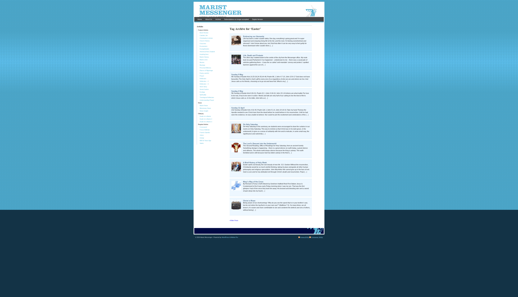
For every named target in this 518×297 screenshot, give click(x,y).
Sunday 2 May (237, 91)
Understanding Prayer (207, 100)
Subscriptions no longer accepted (236, 19)
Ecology (202, 92)
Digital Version (257, 19)
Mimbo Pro (234, 237)
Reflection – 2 (204, 81)
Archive (218, 19)
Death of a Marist (205, 116)
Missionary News (205, 108)
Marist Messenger (259, 11)
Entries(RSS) (304, 237)
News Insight (204, 111)
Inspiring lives (204, 54)
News (200, 103)
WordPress (225, 237)
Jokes (202, 135)
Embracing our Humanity (253, 36)
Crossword (203, 127)
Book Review (204, 33)
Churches (203, 43)
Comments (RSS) (317, 237)
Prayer (202, 76)
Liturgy (202, 138)
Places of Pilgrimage (206, 70)
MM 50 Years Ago (205, 140)
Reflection (203, 78)
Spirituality (203, 95)
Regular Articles (203, 124)
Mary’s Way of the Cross (253, 182)
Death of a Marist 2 (206, 119)
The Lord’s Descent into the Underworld (259, 144)
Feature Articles (203, 30)
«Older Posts (234, 220)
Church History (205, 41)
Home (199, 19)
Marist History (204, 57)
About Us (208, 19)
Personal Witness (205, 68)
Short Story (203, 86)
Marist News (204, 105)
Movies (202, 62)
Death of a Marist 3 (206, 121)
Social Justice (204, 89)
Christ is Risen (249, 201)
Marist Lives (204, 60)
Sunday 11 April (238, 108)
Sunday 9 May (237, 75)
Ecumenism (203, 46)
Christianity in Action (206, 38)
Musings (202, 65)
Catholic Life (204, 35)
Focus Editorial (204, 130)
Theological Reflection (207, 97)
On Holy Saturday (250, 124)
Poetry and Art (204, 73)
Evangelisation (204, 49)
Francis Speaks (205, 132)
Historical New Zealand (207, 51)
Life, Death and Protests (253, 55)
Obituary (201, 113)
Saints (202, 143)
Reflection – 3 (204, 84)
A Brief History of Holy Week (255, 163)
